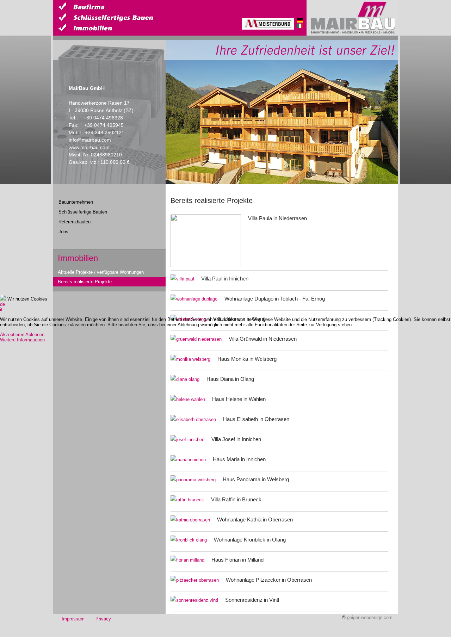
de (2, 304)
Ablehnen (34, 334)
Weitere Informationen (22, 339)
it (1, 309)
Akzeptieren (12, 334)
